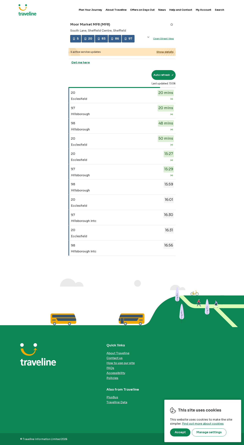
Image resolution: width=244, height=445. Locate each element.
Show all (148, 37)
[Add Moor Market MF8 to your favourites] (172, 24)
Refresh (142, 75)
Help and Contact (180, 9)
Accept (180, 432)
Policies (112, 378)
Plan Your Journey (90, 9)
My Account (203, 9)
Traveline (27, 10)
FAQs (110, 368)
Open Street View (163, 38)
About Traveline (116, 9)
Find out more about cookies (203, 424)
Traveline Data (116, 402)
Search (219, 9)
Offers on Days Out (142, 9)
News (162, 9)
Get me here (80, 62)
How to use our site (120, 363)
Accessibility (115, 373)
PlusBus (112, 397)
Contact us (114, 358)
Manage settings (209, 432)
